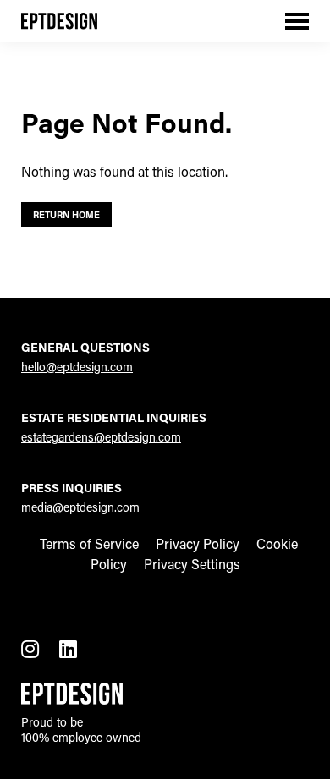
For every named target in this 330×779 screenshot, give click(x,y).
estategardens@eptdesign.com (101, 437)
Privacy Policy (197, 543)
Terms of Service (89, 543)
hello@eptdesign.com (77, 367)
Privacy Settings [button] (192, 564)
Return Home (66, 214)
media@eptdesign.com (80, 507)
